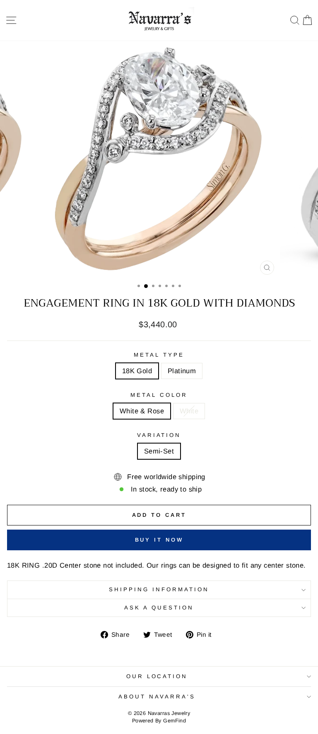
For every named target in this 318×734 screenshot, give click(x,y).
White (189, 411)
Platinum (182, 371)
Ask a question (159, 607)
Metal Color (159, 395)
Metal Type (159, 355)
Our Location (157, 676)
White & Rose (142, 411)
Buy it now (159, 540)
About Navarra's (156, 696)
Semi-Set (159, 451)
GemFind (174, 721)
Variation (159, 435)
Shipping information (159, 589)
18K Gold (137, 371)
